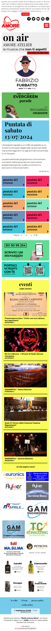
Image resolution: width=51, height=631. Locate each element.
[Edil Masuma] (13, 548)
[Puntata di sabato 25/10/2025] (48, 232)
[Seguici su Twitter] (33, 19)
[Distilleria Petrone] (37, 548)
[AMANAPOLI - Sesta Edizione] (25, 375)
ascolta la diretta (38, 53)
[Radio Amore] (11, 23)
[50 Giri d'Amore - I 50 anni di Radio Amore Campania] (25, 340)
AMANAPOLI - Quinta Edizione (19, 459)
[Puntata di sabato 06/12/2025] (48, 197)
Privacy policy (38, 600)
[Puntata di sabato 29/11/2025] (24, 209)
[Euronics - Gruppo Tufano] (13, 476)
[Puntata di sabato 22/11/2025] (48, 209)
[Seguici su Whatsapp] (47, 19)
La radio (14, 600)
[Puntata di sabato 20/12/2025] (48, 185)
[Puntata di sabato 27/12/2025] (24, 185)
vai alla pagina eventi (25, 467)
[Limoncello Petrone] (37, 567)
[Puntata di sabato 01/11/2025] (24, 232)
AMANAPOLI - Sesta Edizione (18, 390)
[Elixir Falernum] (37, 586)
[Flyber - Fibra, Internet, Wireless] (13, 486)
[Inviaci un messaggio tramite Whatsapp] (25, 250)
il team (25, 600)
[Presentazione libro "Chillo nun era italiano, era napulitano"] (25, 304)
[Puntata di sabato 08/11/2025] (48, 220)
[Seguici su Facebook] (29, 19)
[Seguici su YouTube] (38, 19)
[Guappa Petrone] (13, 586)
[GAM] (37, 510)
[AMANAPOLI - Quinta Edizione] (25, 444)
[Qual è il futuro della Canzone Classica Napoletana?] (25, 409)
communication (25, 628)
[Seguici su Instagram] (43, 19)
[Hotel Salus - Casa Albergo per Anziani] (37, 476)
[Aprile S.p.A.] (13, 506)
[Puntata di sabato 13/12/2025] (24, 197)
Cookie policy (27, 605)
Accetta (25, 14)
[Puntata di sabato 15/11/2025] (24, 220)
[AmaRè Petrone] (13, 567)
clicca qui (46, 11)
